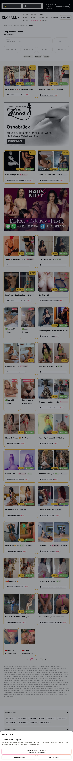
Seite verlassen (54, 757)
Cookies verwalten (19, 757)
